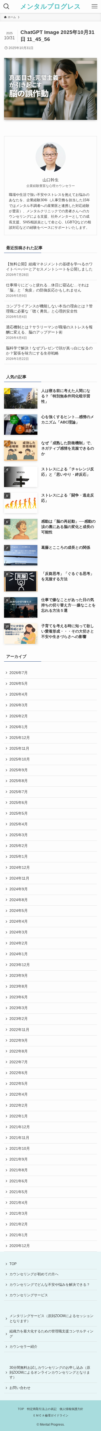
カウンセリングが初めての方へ (33, 1274)
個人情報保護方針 (71, 1409)
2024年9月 (18, 889)
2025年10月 (19, 759)
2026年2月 (18, 716)
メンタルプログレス (50, 6)
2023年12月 (19, 965)
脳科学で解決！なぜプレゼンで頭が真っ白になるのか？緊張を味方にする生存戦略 (49, 353)
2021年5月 (18, 1192)
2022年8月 (18, 1051)
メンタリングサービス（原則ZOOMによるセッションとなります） (51, 1318)
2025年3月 (18, 835)
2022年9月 (18, 1040)
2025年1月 (18, 857)
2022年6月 (18, 1073)
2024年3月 (18, 932)
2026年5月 (18, 684)
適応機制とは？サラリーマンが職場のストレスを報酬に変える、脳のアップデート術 (49, 332)
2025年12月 (19, 738)
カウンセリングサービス (28, 1295)
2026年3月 (18, 705)
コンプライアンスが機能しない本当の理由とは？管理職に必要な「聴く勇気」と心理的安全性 (49, 311)
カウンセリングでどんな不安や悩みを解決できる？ (49, 1285)
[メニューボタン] (94, 6)
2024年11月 (19, 878)
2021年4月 (18, 1203)
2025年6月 (18, 803)
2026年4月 (18, 694)
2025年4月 (18, 824)
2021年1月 (18, 1235)
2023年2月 (18, 1019)
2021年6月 (18, 1181)
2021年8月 (18, 1170)
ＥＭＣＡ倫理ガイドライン (50, 1415)
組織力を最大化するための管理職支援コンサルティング (51, 1333)
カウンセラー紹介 (23, 1347)
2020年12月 (19, 1246)
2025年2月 (18, 846)
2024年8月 (18, 900)
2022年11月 (19, 1030)
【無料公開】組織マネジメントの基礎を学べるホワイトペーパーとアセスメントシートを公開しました (49, 269)
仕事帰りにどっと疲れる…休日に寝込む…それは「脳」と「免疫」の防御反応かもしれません (47, 290)
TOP (13, 1264)
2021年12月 (19, 1127)
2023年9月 (18, 976)
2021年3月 (18, 1213)
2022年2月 (18, 1105)
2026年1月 (18, 727)
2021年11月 (19, 1138)
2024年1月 (18, 954)
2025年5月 (18, 813)
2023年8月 (18, 986)
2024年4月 (18, 921)
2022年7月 (18, 1062)
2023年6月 (18, 997)
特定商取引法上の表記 (42, 1409)
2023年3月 (18, 1008)
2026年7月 (18, 673)
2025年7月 (18, 792)
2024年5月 (18, 911)
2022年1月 (18, 1116)
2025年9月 (18, 770)
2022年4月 (18, 1094)
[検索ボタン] (6, 6)
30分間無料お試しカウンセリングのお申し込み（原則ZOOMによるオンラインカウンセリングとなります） (49, 1372)
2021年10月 (19, 1149)
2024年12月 (19, 868)
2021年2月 (18, 1224)
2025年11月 (19, 748)
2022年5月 (18, 1084)
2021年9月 (18, 1159)
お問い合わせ (19, 1388)
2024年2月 (18, 943)
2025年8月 (18, 781)
